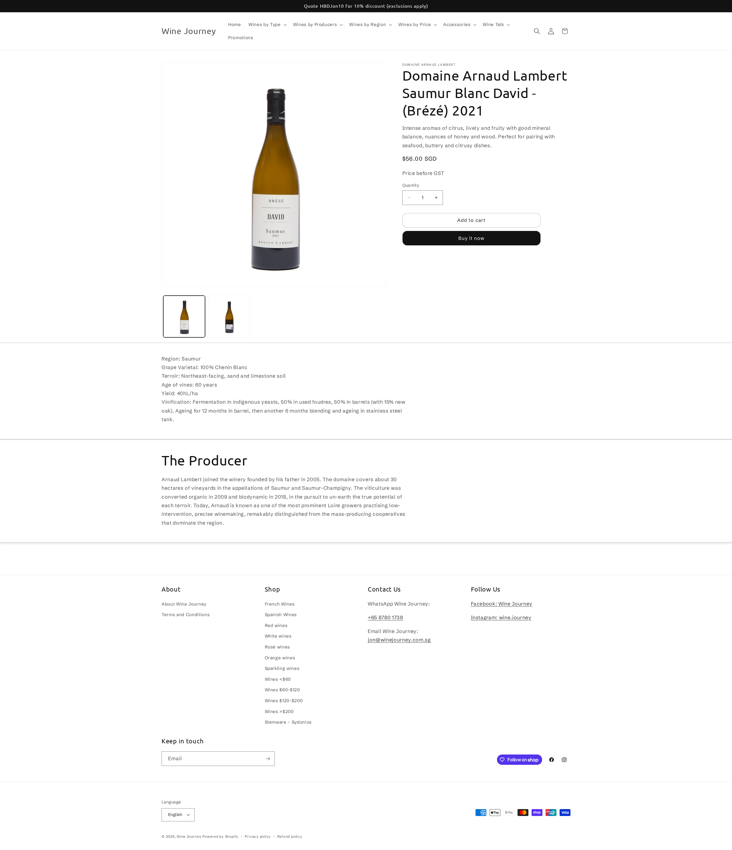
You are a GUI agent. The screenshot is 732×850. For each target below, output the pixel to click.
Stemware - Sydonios (288, 722)
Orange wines (280, 657)
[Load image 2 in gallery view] (229, 316)
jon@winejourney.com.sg (399, 640)
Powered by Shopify (220, 836)
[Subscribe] (267, 758)
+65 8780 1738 (385, 617)
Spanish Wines (281, 614)
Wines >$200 (279, 711)
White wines (278, 636)
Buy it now (471, 238)
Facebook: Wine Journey (502, 604)
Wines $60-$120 (282, 689)
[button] (267, 24)
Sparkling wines (282, 668)
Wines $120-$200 (284, 700)
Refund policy (289, 836)
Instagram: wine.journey (501, 617)
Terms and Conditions (186, 614)
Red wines (276, 625)
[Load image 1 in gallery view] (184, 316)
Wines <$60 (278, 679)
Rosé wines (277, 647)
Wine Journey (189, 836)
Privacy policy (258, 836)
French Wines (280, 604)
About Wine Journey (184, 604)
